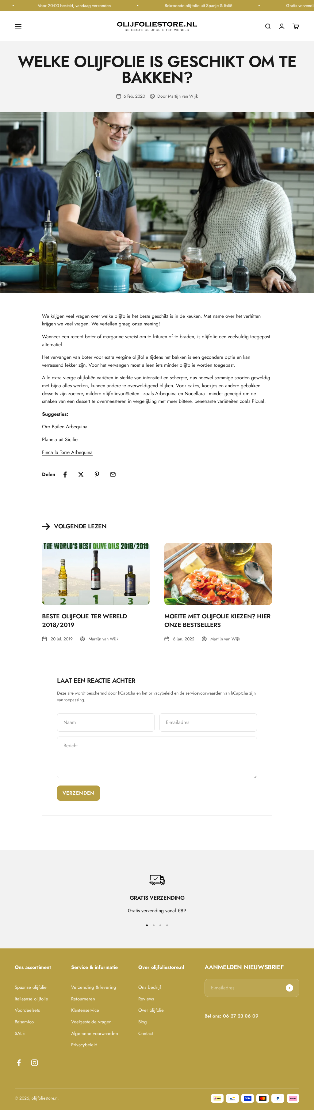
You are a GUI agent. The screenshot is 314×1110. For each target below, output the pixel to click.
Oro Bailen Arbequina (64, 426)
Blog (142, 1022)
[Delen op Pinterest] (97, 474)
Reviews (146, 999)
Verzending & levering (93, 987)
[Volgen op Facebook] (19, 1063)
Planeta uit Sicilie (60, 439)
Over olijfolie (151, 1010)
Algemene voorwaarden (94, 1033)
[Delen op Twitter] (81, 474)
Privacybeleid (84, 1045)
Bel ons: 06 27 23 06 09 (231, 1016)
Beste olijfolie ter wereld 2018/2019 (84, 620)
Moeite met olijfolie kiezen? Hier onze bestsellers (217, 620)
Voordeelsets (27, 1010)
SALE (20, 1033)
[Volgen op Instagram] (34, 1063)
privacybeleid (160, 693)
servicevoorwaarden (204, 693)
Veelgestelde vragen (91, 1022)
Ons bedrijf (149, 987)
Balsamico (24, 1022)
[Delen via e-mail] (113, 474)
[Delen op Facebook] (65, 474)
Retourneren (83, 999)
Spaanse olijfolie (31, 987)
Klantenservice (85, 1010)
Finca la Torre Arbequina (67, 452)
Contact (145, 1033)
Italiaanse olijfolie (31, 999)
